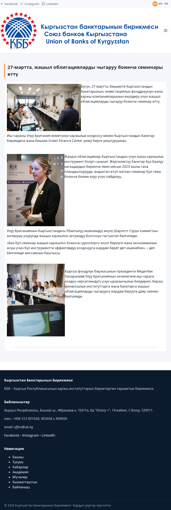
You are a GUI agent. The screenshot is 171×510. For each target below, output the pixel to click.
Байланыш (21, 487)
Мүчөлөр (20, 477)
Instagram (30, 435)
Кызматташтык (25, 482)
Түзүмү (18, 462)
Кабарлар (20, 467)
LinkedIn (48, 435)
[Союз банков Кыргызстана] (79, 30)
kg (155, 3)
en (166, 3)
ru (160, 3)
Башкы (18, 457)
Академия (20, 472)
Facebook (11, 435)
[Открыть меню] (165, 30)
